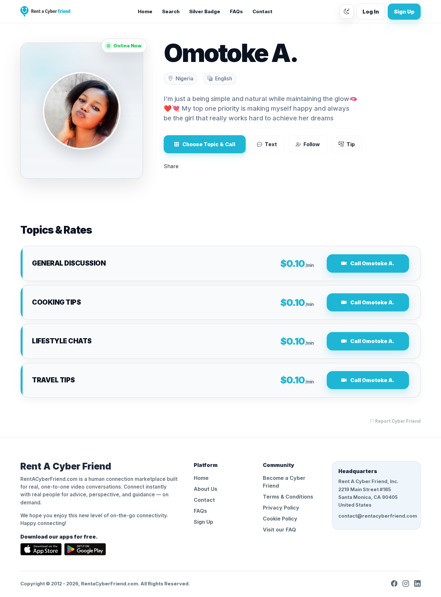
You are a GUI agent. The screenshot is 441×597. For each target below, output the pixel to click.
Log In (371, 11)
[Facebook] (394, 584)
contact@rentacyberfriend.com (376, 516)
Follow (311, 144)
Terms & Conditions (288, 496)
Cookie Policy (280, 518)
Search (170, 12)
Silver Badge (204, 12)
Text (271, 144)
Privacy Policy (281, 507)
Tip (350, 144)
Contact (262, 12)
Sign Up (404, 11)
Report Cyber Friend (397, 421)
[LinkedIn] (417, 584)
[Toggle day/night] (347, 12)
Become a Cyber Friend (284, 482)
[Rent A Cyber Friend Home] (45, 11)
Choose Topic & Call (208, 144)
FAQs (236, 12)
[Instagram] (406, 584)
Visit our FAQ (279, 529)
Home (145, 12)
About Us (205, 489)
